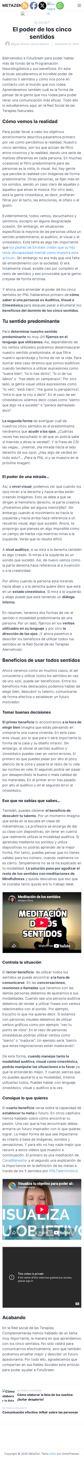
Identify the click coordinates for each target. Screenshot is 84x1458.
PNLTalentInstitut (63, 1171)
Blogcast (42, 22)
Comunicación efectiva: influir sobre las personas (40, 1412)
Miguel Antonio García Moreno (30, 44)
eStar (52, 1453)
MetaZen (12, 5)
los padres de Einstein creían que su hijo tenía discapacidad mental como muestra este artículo (40, 252)
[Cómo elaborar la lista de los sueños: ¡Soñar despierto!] (8, 1395)
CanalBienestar (14, 1160)
